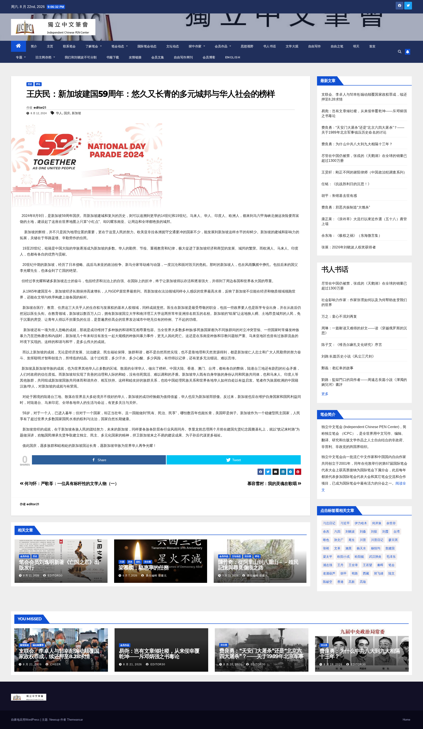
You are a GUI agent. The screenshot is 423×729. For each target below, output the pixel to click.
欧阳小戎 (343, 556)
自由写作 (314, 46)
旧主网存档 (43, 57)
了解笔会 (92, 46)
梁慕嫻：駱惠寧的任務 (144, 567)
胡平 (343, 573)
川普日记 (377, 540)
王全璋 (353, 565)
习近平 (345, 523)
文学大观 (292, 46)
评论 (38, 84)
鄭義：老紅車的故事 (337, 368)
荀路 (355, 573)
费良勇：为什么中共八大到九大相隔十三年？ (357, 144)
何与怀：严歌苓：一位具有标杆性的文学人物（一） (71, 483)
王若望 (367, 565)
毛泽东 (391, 556)
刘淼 (363, 531)
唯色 (326, 540)
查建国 (390, 548)
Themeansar (75, 719)
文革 (337, 548)
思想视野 (247, 46)
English (232, 57)
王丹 (340, 565)
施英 (348, 548)
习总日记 (329, 523)
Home (406, 719)
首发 (372, 46)
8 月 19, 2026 (333, 664)
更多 (324, 394)
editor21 (39, 108)
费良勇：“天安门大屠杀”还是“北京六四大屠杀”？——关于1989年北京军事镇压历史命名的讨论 (261, 656)
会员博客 (209, 57)
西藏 (366, 573)
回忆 (138, 562)
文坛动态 (172, 46)
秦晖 (380, 565)
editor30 (55, 575)
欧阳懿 (359, 556)
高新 (352, 582)
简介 (34, 46)
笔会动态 (118, 46)
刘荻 (374, 531)
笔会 (391, 565)
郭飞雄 (378, 573)
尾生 (352, 540)
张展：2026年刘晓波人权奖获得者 (348, 247)
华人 (59, 113)
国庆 (67, 113)
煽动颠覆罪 (38, 645)
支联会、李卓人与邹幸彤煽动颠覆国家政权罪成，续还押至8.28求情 (59, 654)
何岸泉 (376, 523)
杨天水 (361, 548)
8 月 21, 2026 (32, 664)
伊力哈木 (361, 523)
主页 (50, 46)
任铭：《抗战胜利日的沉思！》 (346, 184)
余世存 (391, 523)
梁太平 (327, 556)
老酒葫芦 (329, 573)
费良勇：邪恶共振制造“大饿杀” (345, 207)
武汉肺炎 (375, 556)
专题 (19, 57)
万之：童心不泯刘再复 (339, 316)
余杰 (326, 531)
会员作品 (222, 46)
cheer (55, 664)
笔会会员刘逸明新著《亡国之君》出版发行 (59, 565)
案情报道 (24, 645)
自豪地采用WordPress (25, 719)
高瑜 (363, 582)
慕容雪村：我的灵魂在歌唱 (272, 483)
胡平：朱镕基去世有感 (339, 196)
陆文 (391, 573)
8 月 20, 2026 (232, 664)
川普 (363, 540)
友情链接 (135, 57)
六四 (122, 562)
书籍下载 (112, 57)
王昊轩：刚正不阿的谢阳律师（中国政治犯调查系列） (364, 172)
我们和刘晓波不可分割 (81, 57)
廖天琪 (393, 540)
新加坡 (76, 113)
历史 (30, 84)
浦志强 (327, 565)
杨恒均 (375, 548)
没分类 (147, 562)
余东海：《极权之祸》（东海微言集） (351, 235)
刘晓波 (350, 531)
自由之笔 (337, 46)
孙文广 (338, 540)
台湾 (396, 531)
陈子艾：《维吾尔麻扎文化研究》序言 (351, 345)
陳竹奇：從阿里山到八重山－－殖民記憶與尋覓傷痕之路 (258, 565)
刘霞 (385, 531)
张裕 (326, 548)
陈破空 (327, 582)
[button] (399, 52)
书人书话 (269, 46)
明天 (356, 46)
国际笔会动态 (147, 46)
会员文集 (157, 57)
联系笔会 (69, 46)
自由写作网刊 (183, 57)
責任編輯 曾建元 (156, 575)
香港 (340, 582)
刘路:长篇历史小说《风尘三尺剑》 (348, 356)
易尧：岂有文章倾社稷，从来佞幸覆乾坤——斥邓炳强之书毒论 (159, 654)
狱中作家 (196, 46)
